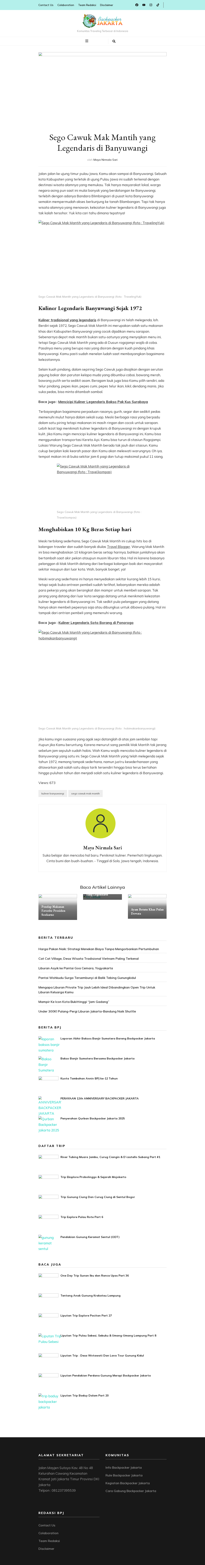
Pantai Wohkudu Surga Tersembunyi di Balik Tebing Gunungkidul (87, 978)
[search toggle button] (114, 41)
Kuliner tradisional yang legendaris (67, 320)
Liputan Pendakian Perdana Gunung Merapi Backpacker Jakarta (105, 1375)
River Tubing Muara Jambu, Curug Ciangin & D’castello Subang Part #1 (110, 1157)
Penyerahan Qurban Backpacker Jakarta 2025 (92, 1118)
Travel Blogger (118, 547)
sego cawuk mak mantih (85, 793)
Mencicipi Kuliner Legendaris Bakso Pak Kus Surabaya (103, 402)
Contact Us (45, 5)
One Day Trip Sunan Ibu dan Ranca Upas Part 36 (94, 1275)
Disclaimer (106, 5)
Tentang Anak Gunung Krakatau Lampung (90, 1295)
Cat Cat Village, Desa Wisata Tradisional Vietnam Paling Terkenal (88, 959)
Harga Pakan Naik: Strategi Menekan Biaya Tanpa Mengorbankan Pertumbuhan (98, 949)
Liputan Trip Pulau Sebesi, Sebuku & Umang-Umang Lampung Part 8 (108, 1335)
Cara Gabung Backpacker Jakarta (131, 1491)
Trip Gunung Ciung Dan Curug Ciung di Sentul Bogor (97, 1197)
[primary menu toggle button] (87, 41)
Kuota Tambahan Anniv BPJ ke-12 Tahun (89, 1078)
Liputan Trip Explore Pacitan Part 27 (86, 1315)
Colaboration (65, 5)
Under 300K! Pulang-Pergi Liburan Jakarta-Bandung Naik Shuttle (87, 1011)
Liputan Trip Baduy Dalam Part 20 (84, 1395)
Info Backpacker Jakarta (124, 1467)
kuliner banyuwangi (52, 793)
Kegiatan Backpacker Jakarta (128, 1483)
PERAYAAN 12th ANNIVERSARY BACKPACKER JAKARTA (99, 1098)
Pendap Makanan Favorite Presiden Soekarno (53, 911)
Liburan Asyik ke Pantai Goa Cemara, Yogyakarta (75, 968)
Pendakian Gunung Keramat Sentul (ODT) (90, 1237)
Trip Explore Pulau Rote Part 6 (81, 1217)
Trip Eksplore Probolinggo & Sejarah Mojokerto (93, 1177)
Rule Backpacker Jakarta (124, 1475)
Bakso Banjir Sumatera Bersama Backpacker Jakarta (97, 1058)
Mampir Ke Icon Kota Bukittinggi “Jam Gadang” (73, 1002)
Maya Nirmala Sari (105, 160)
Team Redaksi (87, 5)
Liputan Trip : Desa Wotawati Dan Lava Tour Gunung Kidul (102, 1355)
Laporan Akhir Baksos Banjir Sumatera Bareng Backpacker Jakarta (107, 1038)
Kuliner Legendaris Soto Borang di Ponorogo (96, 622)
